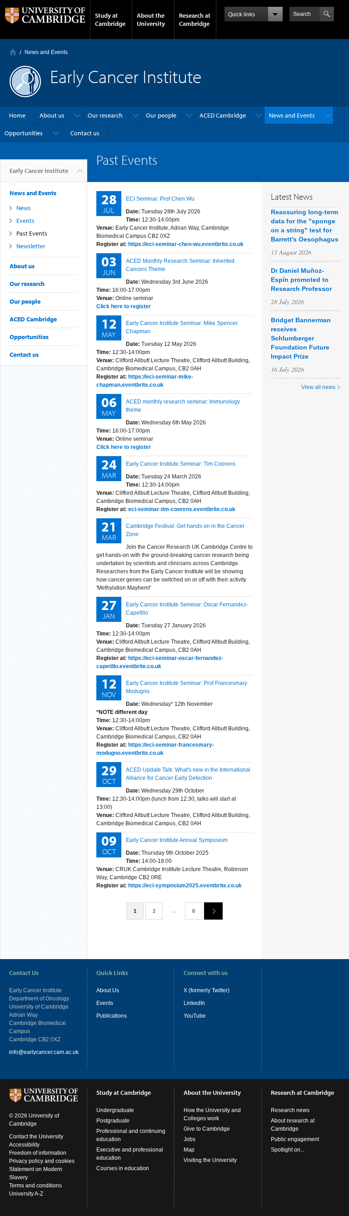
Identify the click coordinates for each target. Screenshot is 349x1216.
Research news (290, 1110)
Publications (111, 1016)
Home (13, 52)
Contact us (85, 133)
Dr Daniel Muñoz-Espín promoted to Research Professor (301, 279)
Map (189, 1150)
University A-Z (26, 1194)
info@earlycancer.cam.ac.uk (44, 1052)
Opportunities (24, 133)
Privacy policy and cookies (42, 1161)
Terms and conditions (35, 1185)
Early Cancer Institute (39, 171)
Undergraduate (115, 1110)
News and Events (46, 52)
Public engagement (295, 1139)
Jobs (189, 1139)
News (23, 208)
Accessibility (24, 1145)
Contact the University (36, 1136)
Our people (161, 115)
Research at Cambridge (194, 19)
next (213, 911)
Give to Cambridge (207, 1129)
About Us (107, 990)
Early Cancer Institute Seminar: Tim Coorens (180, 464)
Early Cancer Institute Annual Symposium (177, 840)
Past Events (31, 233)
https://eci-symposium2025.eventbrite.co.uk (185, 885)
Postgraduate (113, 1121)
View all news (318, 387)
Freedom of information (37, 1153)
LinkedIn (194, 1003)
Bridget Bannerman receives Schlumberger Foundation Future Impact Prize (301, 338)
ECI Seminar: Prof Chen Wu (160, 199)
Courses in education (122, 1168)
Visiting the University (210, 1160)
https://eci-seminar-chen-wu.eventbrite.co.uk (186, 244)
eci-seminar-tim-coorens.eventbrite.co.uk (181, 509)
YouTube (195, 1016)
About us (52, 115)
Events (25, 221)
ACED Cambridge (222, 115)
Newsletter (30, 246)
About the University (151, 19)
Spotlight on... (287, 1150)
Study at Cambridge (110, 19)
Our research (105, 115)
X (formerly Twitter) (206, 990)
